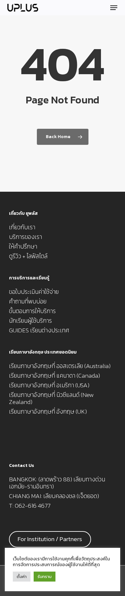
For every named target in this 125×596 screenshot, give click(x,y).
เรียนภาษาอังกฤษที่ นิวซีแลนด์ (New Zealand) (51, 398)
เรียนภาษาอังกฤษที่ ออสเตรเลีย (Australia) (60, 366)
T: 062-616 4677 (29, 505)
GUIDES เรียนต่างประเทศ (39, 330)
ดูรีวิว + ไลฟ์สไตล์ (28, 256)
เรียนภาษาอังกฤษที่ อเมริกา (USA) (49, 385)
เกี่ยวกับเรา (22, 227)
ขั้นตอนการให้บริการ (32, 311)
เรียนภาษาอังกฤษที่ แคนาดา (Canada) (54, 375)
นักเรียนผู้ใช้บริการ (30, 320)
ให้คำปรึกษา (23, 246)
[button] (113, 7)
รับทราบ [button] (45, 577)
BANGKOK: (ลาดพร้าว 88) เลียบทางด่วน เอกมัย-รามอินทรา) (57, 483)
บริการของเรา (25, 237)
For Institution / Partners (50, 539)
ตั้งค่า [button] (22, 577)
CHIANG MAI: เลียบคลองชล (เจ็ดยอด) (54, 496)
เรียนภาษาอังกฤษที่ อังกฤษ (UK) (48, 411)
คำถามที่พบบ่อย (27, 301)
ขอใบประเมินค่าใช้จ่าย (34, 291)
